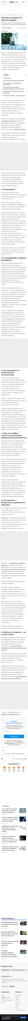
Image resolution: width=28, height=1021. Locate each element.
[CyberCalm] (14, 2)
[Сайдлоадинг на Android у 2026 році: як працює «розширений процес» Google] (23, 827)
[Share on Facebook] (4, 28)
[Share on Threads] (8, 28)
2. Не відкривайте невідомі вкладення (13, 80)
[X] (4, 986)
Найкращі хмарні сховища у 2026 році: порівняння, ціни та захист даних (10, 848)
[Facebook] (2, 986)
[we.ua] (13, 986)
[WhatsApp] (8, 986)
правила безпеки (20, 753)
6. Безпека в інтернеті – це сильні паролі (14, 95)
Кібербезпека (6, 970)
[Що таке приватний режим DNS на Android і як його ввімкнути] (23, 933)
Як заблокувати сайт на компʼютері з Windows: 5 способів (10, 924)
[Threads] (9, 986)
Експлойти (4, 518)
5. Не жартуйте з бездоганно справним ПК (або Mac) (13, 92)
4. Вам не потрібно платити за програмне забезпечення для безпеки (13, 88)
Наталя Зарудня (4, 31)
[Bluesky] (11, 986)
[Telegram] (6, 986)
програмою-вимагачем (8, 121)
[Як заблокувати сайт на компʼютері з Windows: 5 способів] (23, 923)
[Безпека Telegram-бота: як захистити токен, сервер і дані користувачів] (23, 819)
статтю (3, 598)
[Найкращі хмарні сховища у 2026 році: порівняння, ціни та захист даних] (23, 848)
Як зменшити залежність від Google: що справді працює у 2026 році (10, 810)
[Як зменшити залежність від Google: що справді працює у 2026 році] (23, 810)
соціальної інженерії (19, 129)
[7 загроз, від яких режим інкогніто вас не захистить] (23, 942)
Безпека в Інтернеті (10, 753)
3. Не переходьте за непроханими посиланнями (12, 84)
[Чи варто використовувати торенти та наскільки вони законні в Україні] (23, 952)
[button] (23, 1017)
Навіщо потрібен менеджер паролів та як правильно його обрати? (13, 648)
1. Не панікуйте (7, 78)
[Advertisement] (14, 8)
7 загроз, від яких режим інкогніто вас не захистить (10, 943)
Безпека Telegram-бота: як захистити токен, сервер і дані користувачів (10, 819)
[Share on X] (6, 28)
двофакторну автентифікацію (10, 714)
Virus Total (9, 319)
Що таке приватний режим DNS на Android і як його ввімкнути (9, 934)
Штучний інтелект (18, 970)
